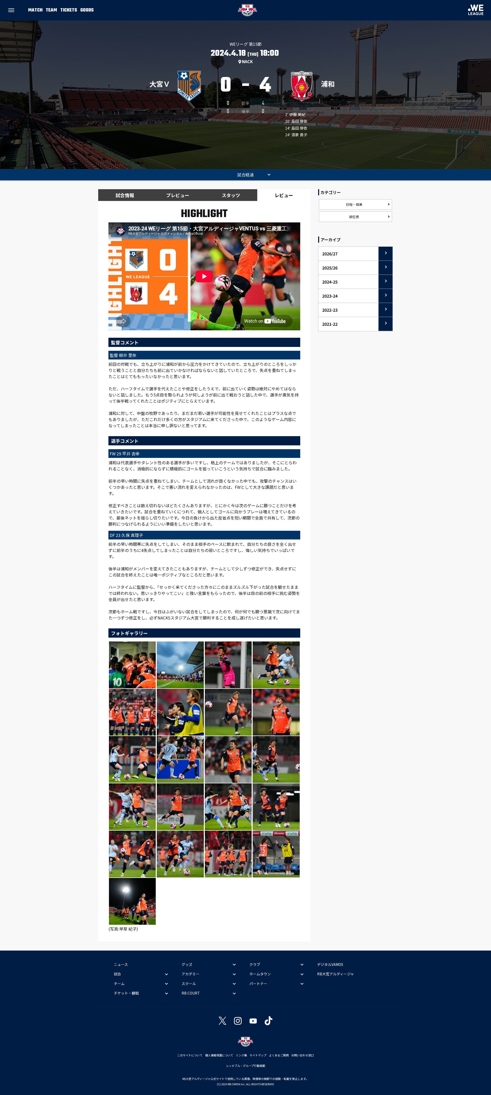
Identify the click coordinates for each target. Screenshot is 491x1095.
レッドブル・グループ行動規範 (245, 1066)
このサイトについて (190, 1055)
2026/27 (330, 254)
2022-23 (330, 310)
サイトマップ (258, 1055)
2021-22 (330, 324)
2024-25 (330, 282)
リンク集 (241, 1055)
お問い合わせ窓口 (302, 1055)
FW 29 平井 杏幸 (125, 453)
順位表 (354, 216)
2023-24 (330, 296)
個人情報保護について (219, 1055)
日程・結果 (354, 204)
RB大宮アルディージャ (335, 973)
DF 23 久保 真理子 (126, 535)
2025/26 (330, 268)
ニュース (121, 964)
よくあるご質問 (279, 1055)
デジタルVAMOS (330, 964)
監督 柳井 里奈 (123, 355)
